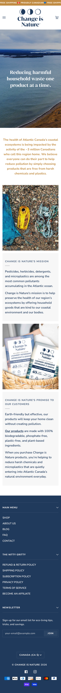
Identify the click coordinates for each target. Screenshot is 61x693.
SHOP (6, 517)
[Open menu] (7, 18)
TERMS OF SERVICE (14, 588)
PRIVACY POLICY (13, 582)
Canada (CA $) (29, 654)
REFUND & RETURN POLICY (19, 565)
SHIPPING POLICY (13, 570)
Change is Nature (27, 664)
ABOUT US (9, 523)
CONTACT (9, 541)
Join (50, 633)
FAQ (5, 535)
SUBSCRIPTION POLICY (17, 576)
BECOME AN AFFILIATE (16, 593)
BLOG (6, 529)
